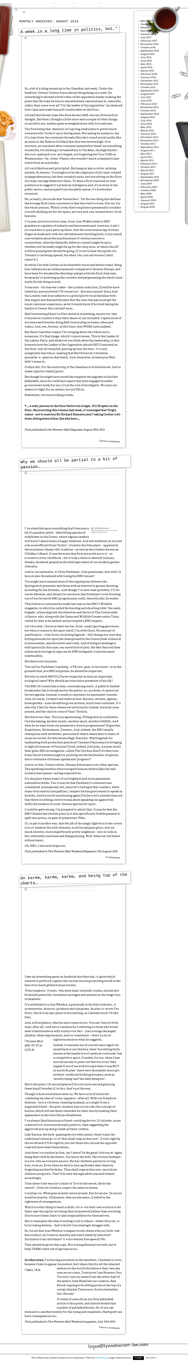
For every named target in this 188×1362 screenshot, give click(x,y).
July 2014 (145, 121)
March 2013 (147, 161)
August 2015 (147, 94)
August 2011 (147, 174)
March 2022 (147, 21)
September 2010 (149, 177)
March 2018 (147, 31)
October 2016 (148, 48)
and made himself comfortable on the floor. (69, 110)
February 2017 (148, 41)
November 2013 (149, 141)
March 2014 (147, 131)
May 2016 (145, 64)
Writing (48, 3)
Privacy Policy (102, 1358)
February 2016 (148, 74)
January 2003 (148, 201)
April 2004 (146, 197)
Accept (138, 1358)
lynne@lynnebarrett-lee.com (118, 1346)
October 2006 (148, 191)
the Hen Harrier (102, 648)
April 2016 (146, 68)
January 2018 (148, 34)
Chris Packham (68, 572)
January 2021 (148, 24)
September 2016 (149, 51)
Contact (111, 3)
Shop (82, 3)
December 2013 (149, 137)
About (94, 3)
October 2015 (148, 88)
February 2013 (148, 164)
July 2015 (145, 98)
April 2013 (146, 157)
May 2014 (145, 127)
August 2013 (147, 151)
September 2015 (149, 91)
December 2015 (149, 81)
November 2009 (149, 181)
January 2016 (148, 78)
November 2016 (149, 44)
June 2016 (146, 61)
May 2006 (146, 194)
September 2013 (149, 147)
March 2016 (147, 71)
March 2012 (147, 171)
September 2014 (149, 114)
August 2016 (147, 54)
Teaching (66, 3)
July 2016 (145, 58)
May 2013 (145, 154)
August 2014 (147, 117)
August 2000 (147, 207)
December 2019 (149, 28)
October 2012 (148, 167)
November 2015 (149, 84)
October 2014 (148, 111)
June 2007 (146, 184)
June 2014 (146, 124)
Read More (151, 1358)
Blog (34, 3)
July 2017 (145, 38)
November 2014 (149, 107)
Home (22, 3)
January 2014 (148, 134)
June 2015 (146, 101)
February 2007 (148, 187)
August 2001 (147, 204)
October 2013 (148, 144)
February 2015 (148, 104)
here (74, 419)
